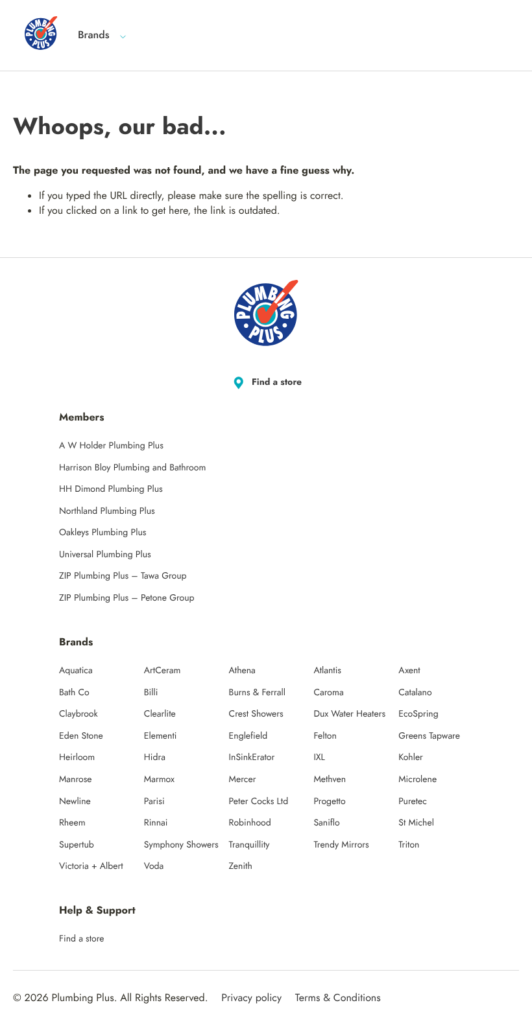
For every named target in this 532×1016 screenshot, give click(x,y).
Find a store (277, 382)
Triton (408, 844)
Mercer (242, 779)
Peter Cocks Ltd (259, 801)
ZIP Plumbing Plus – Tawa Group (123, 576)
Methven (329, 779)
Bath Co (74, 692)
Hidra (154, 757)
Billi (151, 692)
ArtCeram (162, 670)
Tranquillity (249, 844)
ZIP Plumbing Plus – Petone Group (127, 598)
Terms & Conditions (338, 998)
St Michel (416, 822)
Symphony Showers (181, 844)
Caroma (328, 692)
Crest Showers (256, 714)
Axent (409, 670)
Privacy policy (251, 998)
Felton (324, 736)
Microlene (417, 779)
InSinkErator (252, 757)
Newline (75, 801)
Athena (242, 670)
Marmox (159, 779)
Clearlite (160, 714)
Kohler (410, 757)
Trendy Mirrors (341, 844)
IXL (319, 757)
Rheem (72, 822)
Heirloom (77, 757)
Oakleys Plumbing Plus (102, 532)
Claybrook (78, 714)
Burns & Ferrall (257, 692)
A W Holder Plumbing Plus (111, 445)
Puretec (412, 801)
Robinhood (250, 822)
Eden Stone (81, 736)
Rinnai (156, 822)
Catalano (414, 692)
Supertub (76, 844)
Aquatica (76, 670)
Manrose (75, 779)
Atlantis (327, 670)
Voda (153, 866)
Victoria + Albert (91, 866)
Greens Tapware (429, 736)
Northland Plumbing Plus (107, 511)
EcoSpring (418, 714)
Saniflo (326, 822)
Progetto (329, 801)
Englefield (248, 736)
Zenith (240, 866)
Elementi (160, 736)
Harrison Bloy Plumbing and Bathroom (132, 467)
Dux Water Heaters (349, 714)
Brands (94, 35)
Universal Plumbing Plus (105, 554)
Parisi (154, 801)
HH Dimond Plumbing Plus (111, 489)
